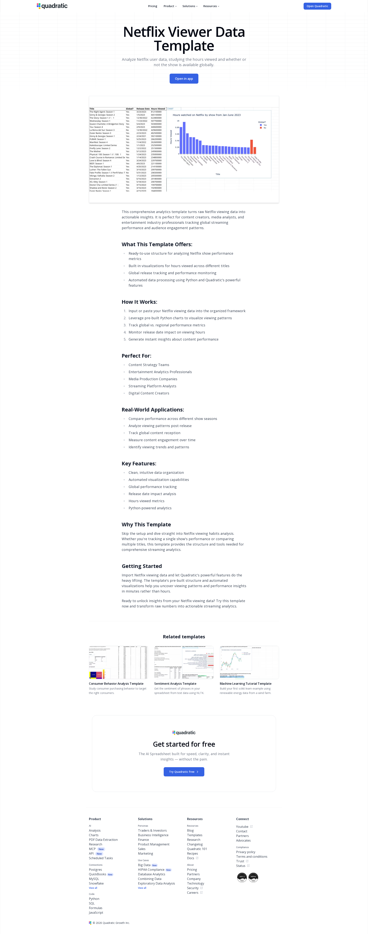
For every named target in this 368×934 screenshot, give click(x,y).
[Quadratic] (52, 6)
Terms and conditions (251, 856)
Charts (94, 835)
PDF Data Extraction (103, 840)
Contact (241, 831)
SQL (92, 903)
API (95, 853)
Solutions (188, 6)
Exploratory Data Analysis (156, 883)
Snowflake (96, 883)
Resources (210, 6)
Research (95, 844)
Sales (141, 849)
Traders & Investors (152, 830)
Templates (194, 835)
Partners (193, 874)
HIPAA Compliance (154, 869)
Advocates (243, 840)
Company (194, 879)
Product (169, 6)
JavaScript (96, 912)
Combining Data (149, 879)
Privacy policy (245, 852)
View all (93, 888)
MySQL (94, 879)
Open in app (184, 79)
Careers (192, 892)
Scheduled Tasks (101, 858)
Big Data (147, 865)
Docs (190, 858)
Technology (195, 883)
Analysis (95, 830)
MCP (96, 849)
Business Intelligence (153, 835)
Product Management (153, 844)
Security (193, 888)
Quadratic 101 (197, 849)
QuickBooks (100, 874)
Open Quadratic (317, 6)
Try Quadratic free (181, 772)
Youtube (242, 827)
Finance (143, 840)
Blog (190, 830)
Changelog (195, 844)
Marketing (145, 853)
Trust (240, 861)
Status (240, 866)
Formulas (95, 908)
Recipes (192, 853)
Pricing (152, 6)
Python (94, 899)
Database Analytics (151, 874)
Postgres (95, 869)
